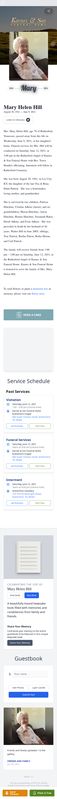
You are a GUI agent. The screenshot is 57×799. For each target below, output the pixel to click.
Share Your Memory (20, 642)
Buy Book (31, 595)
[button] (28, 726)
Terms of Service (37, 785)
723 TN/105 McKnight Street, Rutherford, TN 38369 (27, 495)
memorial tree (40, 288)
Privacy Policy (20, 785)
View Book (15, 595)
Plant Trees (40, 426)
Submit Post (28, 694)
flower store (38, 293)
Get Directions (17, 426)
